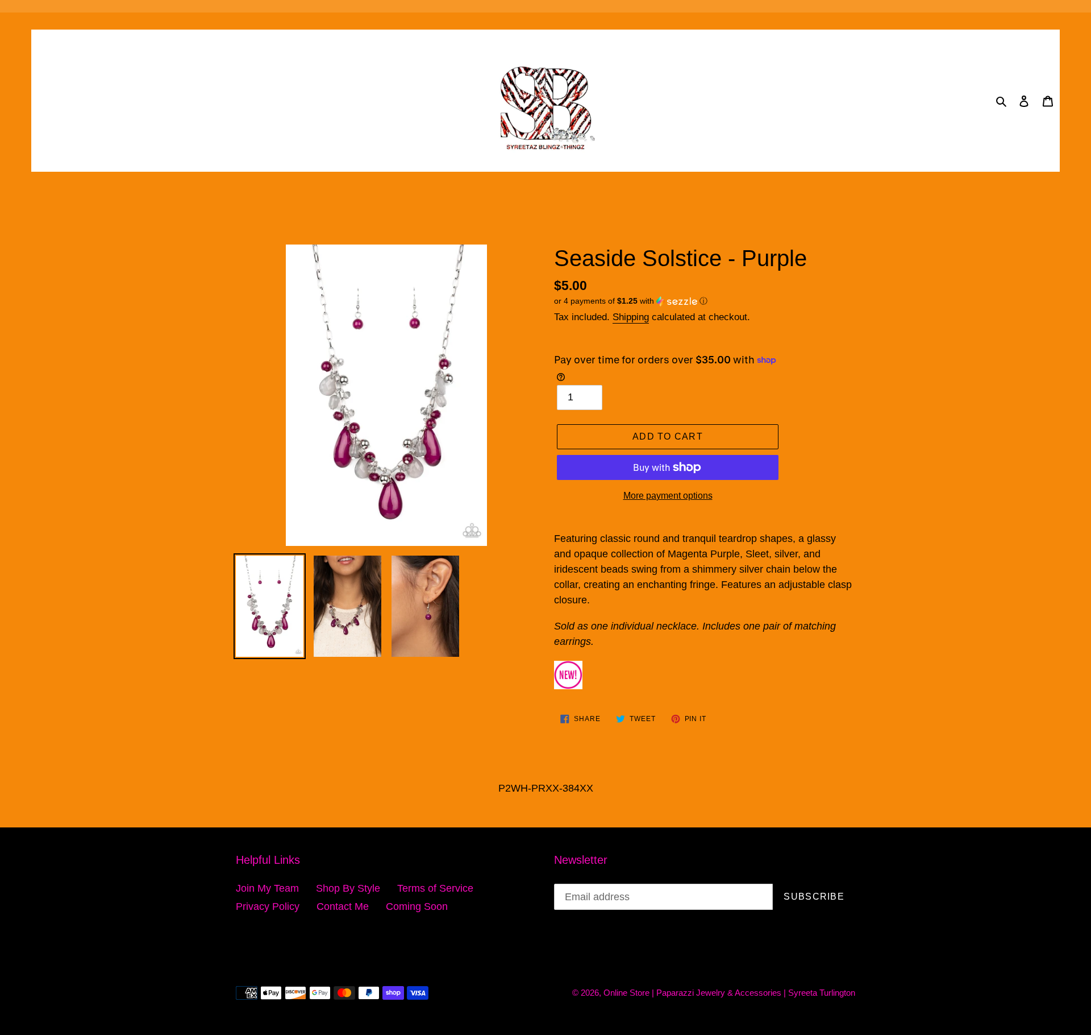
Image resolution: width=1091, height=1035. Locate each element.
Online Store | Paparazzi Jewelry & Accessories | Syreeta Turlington (729, 992)
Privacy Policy (267, 906)
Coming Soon (417, 906)
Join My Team (267, 888)
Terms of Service (435, 888)
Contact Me (343, 906)
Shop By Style (348, 888)
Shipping (631, 317)
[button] (630, 301)
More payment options (668, 495)
